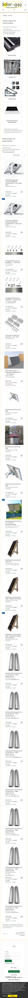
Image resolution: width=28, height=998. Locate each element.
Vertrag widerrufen (14, 971)
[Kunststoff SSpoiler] (12, 118)
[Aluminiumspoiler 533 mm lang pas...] (14, 865)
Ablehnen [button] (5, 995)
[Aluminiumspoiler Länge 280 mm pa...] (14, 671)
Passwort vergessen (9, 963)
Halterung (11, 977)
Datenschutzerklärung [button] (6, 993)
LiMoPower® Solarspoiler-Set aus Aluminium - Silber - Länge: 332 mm (13, 713)
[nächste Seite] (7, 934)
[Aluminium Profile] (12, 52)
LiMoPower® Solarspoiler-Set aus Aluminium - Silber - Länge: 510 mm (13, 791)
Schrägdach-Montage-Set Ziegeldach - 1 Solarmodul (12, 261)
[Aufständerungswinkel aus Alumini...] (14, 177)
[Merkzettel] (14, 10)
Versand (15, 193)
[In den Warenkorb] (22, 192)
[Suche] (3, 10)
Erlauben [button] (12, 995)
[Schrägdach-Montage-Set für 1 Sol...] (14, 258)
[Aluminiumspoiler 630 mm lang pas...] (14, 904)
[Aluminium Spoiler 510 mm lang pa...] (14, 787)
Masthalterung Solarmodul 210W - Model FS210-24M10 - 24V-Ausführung (13, 636)
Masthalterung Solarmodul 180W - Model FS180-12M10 (13, 598)
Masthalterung (12, 77)
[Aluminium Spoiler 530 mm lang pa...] (14, 826)
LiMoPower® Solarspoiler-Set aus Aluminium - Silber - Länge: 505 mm (13, 752)
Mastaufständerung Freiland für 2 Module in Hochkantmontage (13, 522)
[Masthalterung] (12, 74)
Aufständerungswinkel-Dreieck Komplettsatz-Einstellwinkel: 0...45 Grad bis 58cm (13, 182)
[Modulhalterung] (12, 96)
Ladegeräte (19, 977)
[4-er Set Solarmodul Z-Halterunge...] (14, 333)
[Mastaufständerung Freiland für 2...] (14, 519)
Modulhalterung (12, 99)
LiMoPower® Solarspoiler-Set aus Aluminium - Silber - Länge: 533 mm (13, 869)
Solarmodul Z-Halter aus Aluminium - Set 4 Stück (12, 336)
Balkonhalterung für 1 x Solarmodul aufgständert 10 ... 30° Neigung (13, 372)
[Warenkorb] (25, 10)
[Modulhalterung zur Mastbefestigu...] (14, 407)
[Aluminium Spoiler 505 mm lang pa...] (14, 748)
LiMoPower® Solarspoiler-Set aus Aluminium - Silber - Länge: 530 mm (13, 830)
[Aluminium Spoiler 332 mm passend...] (14, 710)
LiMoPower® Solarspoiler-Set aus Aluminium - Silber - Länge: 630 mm (13, 907)
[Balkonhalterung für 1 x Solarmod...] (14, 368)
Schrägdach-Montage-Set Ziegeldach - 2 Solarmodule (13, 298)
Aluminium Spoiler (12, 55)
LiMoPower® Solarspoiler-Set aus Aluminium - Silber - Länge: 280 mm (13, 674)
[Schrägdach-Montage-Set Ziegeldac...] (14, 295)
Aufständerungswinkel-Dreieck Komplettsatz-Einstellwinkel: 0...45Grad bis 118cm (13, 223)
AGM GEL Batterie (14, 980)
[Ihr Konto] (25, 5)
